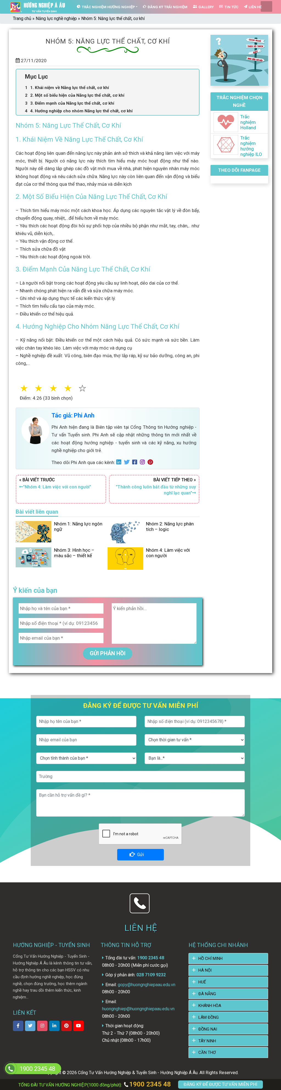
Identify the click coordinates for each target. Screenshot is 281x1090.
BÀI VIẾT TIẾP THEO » (156, 486)
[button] (88, 388)
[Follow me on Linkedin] (120, 462)
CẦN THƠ (207, 1052)
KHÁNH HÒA (209, 1005)
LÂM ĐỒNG (208, 1017)
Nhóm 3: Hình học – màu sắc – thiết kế (74, 552)
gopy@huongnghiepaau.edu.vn (146, 984)
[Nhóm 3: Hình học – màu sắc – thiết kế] (33, 557)
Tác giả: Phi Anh (73, 415)
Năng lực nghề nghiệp (56, 18)
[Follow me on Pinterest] (152, 462)
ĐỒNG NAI (207, 1029)
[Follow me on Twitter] (128, 462)
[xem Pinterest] (66, 1026)
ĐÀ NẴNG (207, 993)
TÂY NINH (207, 1040)
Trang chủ (22, 18)
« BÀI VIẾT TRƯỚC (55, 483)
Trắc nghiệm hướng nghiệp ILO (251, 146)
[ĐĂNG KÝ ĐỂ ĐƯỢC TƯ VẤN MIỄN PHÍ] (10, 1068)
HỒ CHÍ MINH (210, 958)
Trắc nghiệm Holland (248, 122)
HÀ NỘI (205, 970)
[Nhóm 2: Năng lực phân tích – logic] (125, 531)
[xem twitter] (30, 1026)
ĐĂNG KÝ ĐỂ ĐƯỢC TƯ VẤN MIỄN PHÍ (220, 1084)
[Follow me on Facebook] (136, 462)
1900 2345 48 (149, 1084)
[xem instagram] (42, 1026)
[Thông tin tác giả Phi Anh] (35, 430)
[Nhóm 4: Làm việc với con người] (125, 558)
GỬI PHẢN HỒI (107, 653)
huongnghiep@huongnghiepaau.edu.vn (138, 1008)
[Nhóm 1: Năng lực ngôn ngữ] (33, 531)
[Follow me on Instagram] (144, 462)
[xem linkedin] (54, 1026)
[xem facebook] (18, 1026)
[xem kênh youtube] (78, 1026)
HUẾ (202, 982)
